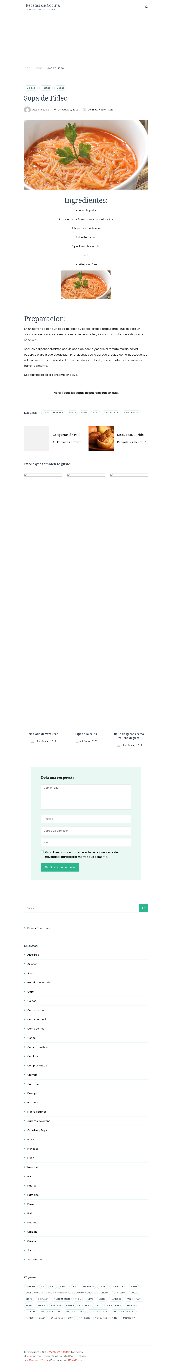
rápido (30, 1318)
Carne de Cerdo (37, 1019)
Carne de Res (35, 1028)
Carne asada (35, 1010)
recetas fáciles (98, 1312)
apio (52, 1286)
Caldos (31, 88)
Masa (30, 1158)
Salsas (31, 1241)
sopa (95, 413)
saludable (57, 1318)
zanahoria (128, 1318)
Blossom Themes (39, 1360)
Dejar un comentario (101, 109)
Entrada (32, 1102)
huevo (89, 1299)
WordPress (75, 1360)
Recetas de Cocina (43, 5)
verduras (101, 1318)
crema (105, 1293)
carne (133, 1286)
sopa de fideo (131, 413)
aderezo (31, 1286)
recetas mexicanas (124, 1312)
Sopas (60, 88)
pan (128, 1299)
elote (29, 1299)
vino (114, 1318)
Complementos (37, 1065)
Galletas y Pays (37, 1130)
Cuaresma (33, 1084)
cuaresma (120, 1293)
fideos (72, 413)
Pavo (30, 1204)
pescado (56, 1305)
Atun (30, 973)
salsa (42, 1318)
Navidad (32, 1167)
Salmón (32, 1231)
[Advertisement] (86, 39)
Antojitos (33, 954)
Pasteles (33, 1195)
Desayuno (33, 1093)
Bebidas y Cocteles (39, 982)
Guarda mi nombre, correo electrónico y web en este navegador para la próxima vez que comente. (81, 854)
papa (138, 1299)
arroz (64, 1286)
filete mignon (62, 1299)
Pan (29, 1176)
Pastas (46, 88)
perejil (42, 1305)
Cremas (32, 1075)
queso (97, 1305)
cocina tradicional (59, 1293)
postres (84, 1305)
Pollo (30, 1213)
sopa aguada (111, 413)
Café (30, 991)
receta (131, 1305)
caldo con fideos (53, 413)
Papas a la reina (86, 734)
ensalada (43, 1299)
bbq (75, 1286)
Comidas (32, 1056)
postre (70, 1305)
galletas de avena (38, 1121)
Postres (32, 1222)
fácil (78, 1299)
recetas (30, 1312)
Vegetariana (35, 1259)
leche (102, 1299)
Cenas (31, 1038)
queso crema (113, 1305)
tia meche (84, 1318)
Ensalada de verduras (43, 734)
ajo (43, 1286)
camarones (117, 1286)
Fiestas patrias (37, 1111)
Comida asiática (37, 1047)
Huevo (31, 1139)
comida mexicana (86, 1293)
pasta (84, 413)
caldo (102, 1286)
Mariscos (33, 1148)
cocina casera (34, 1293)
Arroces (32, 964)
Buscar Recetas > (38, 928)
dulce (134, 1293)
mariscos (116, 1299)
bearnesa (88, 1286)
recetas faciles (75, 1312)
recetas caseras (50, 1312)
